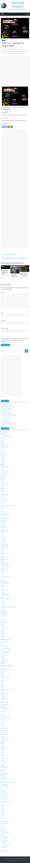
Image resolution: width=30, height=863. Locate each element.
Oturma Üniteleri (5, 728)
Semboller (3, 775)
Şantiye (2, 765)
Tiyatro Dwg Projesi (5, 421)
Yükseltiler (3, 847)
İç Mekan (3, 620)
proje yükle (5, 118)
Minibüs (3, 685)
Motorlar (3, 693)
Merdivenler (4, 678)
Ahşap (2, 438)
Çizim (2, 516)
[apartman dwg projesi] (24, 266)
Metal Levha (4, 680)
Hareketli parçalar (5, 594)
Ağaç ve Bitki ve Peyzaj (6, 436)
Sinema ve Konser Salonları (7, 782)
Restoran (3, 750)
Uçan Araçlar (4, 830)
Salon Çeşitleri (4, 763)
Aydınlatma (3, 460)
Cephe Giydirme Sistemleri (7, 505)
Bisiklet (2, 486)
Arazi (2, 449)
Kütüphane (3, 661)
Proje (4, 40)
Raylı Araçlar (4, 747)
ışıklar (2, 635)
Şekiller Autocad (4, 773)
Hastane (3, 602)
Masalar (3, 672)
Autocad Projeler (18, 4)
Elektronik (3, 561)
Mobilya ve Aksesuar (5, 689)
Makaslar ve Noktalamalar (7, 665)
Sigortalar (3, 778)
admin (12, 48)
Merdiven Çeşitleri (5, 676)
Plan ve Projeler (4, 734)
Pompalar (3, 741)
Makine (2, 667)
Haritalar (3, 600)
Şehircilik (3, 769)
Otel (2, 721)
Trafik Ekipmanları (5, 821)
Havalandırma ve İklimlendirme (8, 607)
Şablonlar (3, 756)
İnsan (2, 626)
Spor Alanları (4, 791)
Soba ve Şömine (4, 784)
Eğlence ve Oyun (5, 553)
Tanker (2, 806)
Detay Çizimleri (4, 529)
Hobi (2, 618)
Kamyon (3, 644)
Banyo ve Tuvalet (5, 473)
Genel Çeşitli (4, 581)
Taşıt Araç (3, 810)
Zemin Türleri (4, 851)
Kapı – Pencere (4, 646)
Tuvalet (2, 827)
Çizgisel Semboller (5, 514)
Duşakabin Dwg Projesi (6, 404)
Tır (1, 817)
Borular (2, 492)
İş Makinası (3, 633)
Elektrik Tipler (4, 559)
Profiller (3, 743)
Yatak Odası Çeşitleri (6, 845)
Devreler (3, 533)
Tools (2, 819)
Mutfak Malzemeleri (5, 708)
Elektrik (2, 555)
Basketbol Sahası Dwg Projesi (8, 423)
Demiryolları (4, 525)
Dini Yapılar (3, 540)
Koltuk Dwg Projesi (5, 417)
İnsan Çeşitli (4, 628)
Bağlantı (3, 462)
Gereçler (3, 585)
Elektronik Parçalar (5, 566)
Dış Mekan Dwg (4, 544)
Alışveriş (3, 442)
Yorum (3, 292)
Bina (2, 481)
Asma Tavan (4, 458)
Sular (2, 804)
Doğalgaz (3, 548)
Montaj (2, 691)
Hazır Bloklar (4, 613)
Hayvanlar (3, 611)
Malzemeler (3, 670)
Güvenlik (3, 592)
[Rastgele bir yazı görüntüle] (27, 14)
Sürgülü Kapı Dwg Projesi (7, 413)
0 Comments (17, 48)
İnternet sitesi (4, 328)
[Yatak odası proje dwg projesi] (5, 266)
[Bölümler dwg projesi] (15, 266)
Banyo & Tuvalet (4, 471)
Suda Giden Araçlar (5, 801)
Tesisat (2, 814)
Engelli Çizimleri (4, 570)
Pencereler (3, 732)
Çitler (2, 510)
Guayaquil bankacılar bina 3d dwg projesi (15, 258)
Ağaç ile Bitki (4, 432)
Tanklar (2, 808)
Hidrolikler (3, 615)
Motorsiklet (3, 695)
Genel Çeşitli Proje (5, 583)
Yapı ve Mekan (4, 840)
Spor (2, 788)
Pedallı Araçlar (4, 730)
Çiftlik (2, 507)
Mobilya (3, 687)
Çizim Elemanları (5, 518)
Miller (2, 683)
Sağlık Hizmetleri (5, 758)
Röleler (2, 752)
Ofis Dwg (3, 715)
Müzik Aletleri (4, 711)
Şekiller (2, 771)
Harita (2, 596)
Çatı (2, 497)
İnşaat (2, 624)
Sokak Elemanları (5, 786)
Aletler (2, 440)
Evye (2, 574)
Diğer (2, 535)
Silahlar (2, 780)
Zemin (2, 849)
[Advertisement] (15, 71)
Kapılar (2, 650)
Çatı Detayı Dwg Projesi (6, 411)
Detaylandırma (4, 531)
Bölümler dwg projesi (14, 275)
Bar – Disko (3, 475)
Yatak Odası (3, 843)
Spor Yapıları (4, 797)
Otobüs (2, 724)
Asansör (3, 453)
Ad (2, 312)
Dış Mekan (3, 542)
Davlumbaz (3, 520)
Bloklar (2, 490)
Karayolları (3, 654)
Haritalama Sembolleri (6, 598)
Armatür (3, 451)
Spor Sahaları (4, 795)
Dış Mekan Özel (4, 546)
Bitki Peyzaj (3, 488)
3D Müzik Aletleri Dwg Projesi (8, 406)
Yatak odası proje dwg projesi (5, 272)
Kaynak (2, 657)
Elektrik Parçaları (5, 557)
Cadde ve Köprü (4, 494)
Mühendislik (4, 698)
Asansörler (3, 455)
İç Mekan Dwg (4, 622)
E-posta (3, 320)
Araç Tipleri (3, 447)
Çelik (2, 503)
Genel (2, 579)
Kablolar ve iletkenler (6, 639)
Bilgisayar (3, 479)
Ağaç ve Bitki (4, 434)
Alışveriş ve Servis (5, 445)
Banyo (2, 468)
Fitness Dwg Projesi (5, 419)
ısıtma (2, 637)
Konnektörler (4, 659)
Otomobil (3, 726)
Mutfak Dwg (3, 706)
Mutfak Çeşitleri (4, 704)
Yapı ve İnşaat (4, 838)
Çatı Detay (3, 499)
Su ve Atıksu (4, 799)
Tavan (2, 812)
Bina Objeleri (4, 484)
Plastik (2, 737)
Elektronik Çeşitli (5, 564)
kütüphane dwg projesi (9, 254)
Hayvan (2, 609)
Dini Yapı (3, 538)
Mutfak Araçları (4, 702)
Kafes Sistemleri (4, 641)
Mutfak (2, 700)
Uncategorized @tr (5, 832)
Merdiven (3, 674)
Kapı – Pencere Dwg (5, 648)
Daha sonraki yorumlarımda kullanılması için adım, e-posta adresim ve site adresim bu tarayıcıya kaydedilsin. (15, 340)
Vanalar (2, 834)
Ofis (2, 713)
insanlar (3, 631)
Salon (2, 760)
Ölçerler (3, 719)
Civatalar (3, 512)
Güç (2, 587)
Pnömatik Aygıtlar (5, 739)
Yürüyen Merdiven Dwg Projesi (8, 415)
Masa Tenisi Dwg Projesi (6, 408)
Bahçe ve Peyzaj (4, 466)
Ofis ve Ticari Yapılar (5, 717)
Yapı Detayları (4, 836)
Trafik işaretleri (4, 823)
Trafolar (3, 825)
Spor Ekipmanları (5, 793)
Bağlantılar (3, 464)
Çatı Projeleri (4, 501)
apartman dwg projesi (24, 274)
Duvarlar (3, 551)
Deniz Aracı (3, 527)
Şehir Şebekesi (4, 767)
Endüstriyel (3, 568)
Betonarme (3, 477)
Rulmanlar (3, 754)
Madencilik (3, 663)
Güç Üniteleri (4, 590)
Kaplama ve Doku (5, 652)
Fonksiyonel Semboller (6, 577)
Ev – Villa (3, 572)
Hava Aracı (3, 605)
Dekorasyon (3, 522)
